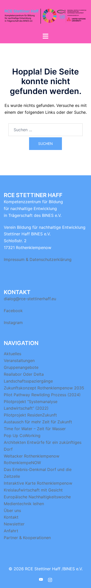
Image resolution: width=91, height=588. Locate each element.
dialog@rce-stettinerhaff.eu (30, 298)
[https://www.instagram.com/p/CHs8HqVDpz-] (50, 579)
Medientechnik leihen (24, 503)
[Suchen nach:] (45, 129)
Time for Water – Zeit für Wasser (35, 428)
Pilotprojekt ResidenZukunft (30, 415)
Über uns (12, 510)
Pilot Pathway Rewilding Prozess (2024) (42, 394)
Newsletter (14, 523)
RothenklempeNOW (22, 462)
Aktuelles (12, 353)
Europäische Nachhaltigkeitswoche (37, 496)
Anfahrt (11, 530)
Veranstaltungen (19, 360)
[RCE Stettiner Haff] (45, 15)
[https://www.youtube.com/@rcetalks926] (41, 579)
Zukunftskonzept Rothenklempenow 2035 (44, 387)
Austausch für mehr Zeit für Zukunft (38, 421)
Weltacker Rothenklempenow (31, 456)
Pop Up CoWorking (22, 435)
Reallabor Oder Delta (24, 374)
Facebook (13, 310)
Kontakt (11, 517)
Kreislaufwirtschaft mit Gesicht (33, 489)
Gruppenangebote (21, 367)
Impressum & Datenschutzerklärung (38, 259)
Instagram (13, 322)
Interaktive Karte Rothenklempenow (38, 483)
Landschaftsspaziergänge (28, 381)
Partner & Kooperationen (27, 537)
